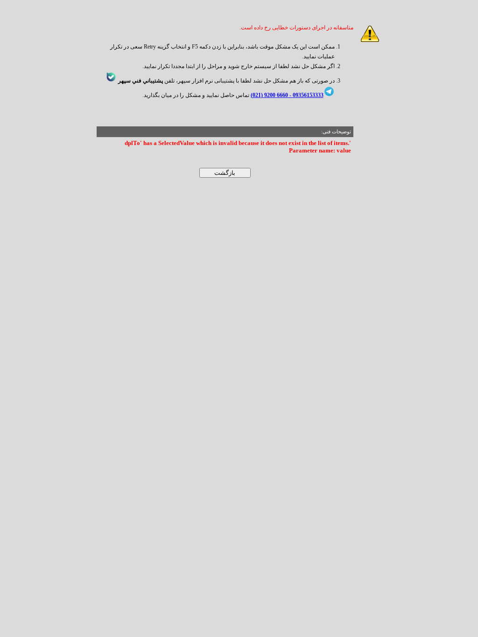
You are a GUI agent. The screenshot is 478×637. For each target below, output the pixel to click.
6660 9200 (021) (269, 95)
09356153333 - (305, 95)
